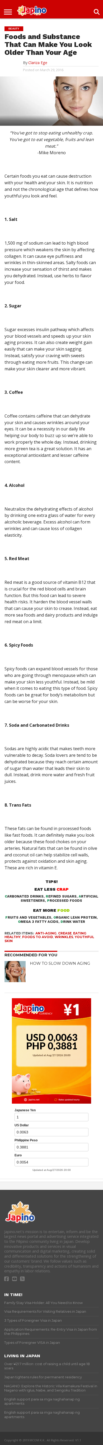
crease (65, 933)
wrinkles (64, 937)
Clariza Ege (37, 62)
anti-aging (46, 933)
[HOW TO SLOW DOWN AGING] (15, 971)
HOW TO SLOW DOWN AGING (60, 963)
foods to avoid (37, 937)
